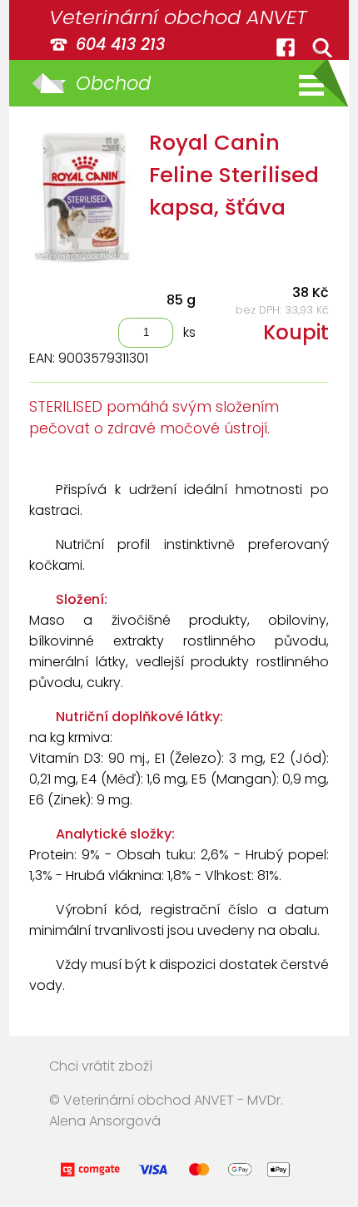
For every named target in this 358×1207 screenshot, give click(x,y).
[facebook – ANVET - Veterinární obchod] (286, 47)
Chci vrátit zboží (100, 1066)
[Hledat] (322, 47)
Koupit (296, 332)
